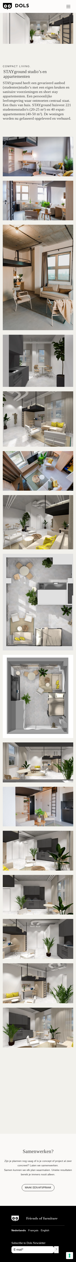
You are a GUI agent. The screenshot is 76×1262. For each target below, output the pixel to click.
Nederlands (18, 1230)
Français (33, 1230)
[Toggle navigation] (68, 6)
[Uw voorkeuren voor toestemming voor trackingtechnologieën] (69, 1255)
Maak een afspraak (38, 1187)
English (45, 1230)
